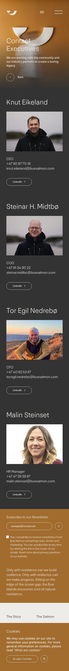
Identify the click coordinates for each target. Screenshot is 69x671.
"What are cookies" (27, 650)
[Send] (59, 526)
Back (20, 77)
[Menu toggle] (59, 12)
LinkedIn (17, 181)
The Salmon (45, 617)
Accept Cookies (22, 658)
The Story (13, 617)
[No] (44, 658)
